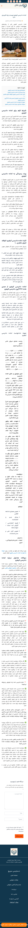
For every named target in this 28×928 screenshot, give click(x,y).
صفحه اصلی (14, 875)
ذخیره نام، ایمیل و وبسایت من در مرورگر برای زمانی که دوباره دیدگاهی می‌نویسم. (14, 829)
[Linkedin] (14, 1)
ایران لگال (19, 5)
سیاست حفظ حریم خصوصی (14, 860)
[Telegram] (8, 1)
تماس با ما (14, 894)
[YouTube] (11, 1)
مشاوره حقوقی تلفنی (10, 568)
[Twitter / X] (20, 1)
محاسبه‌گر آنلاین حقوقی (14, 885)
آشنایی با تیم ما (14, 899)
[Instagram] (17, 1)
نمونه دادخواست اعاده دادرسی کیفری (14, 552)
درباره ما (14, 889)
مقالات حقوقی (14, 880)
